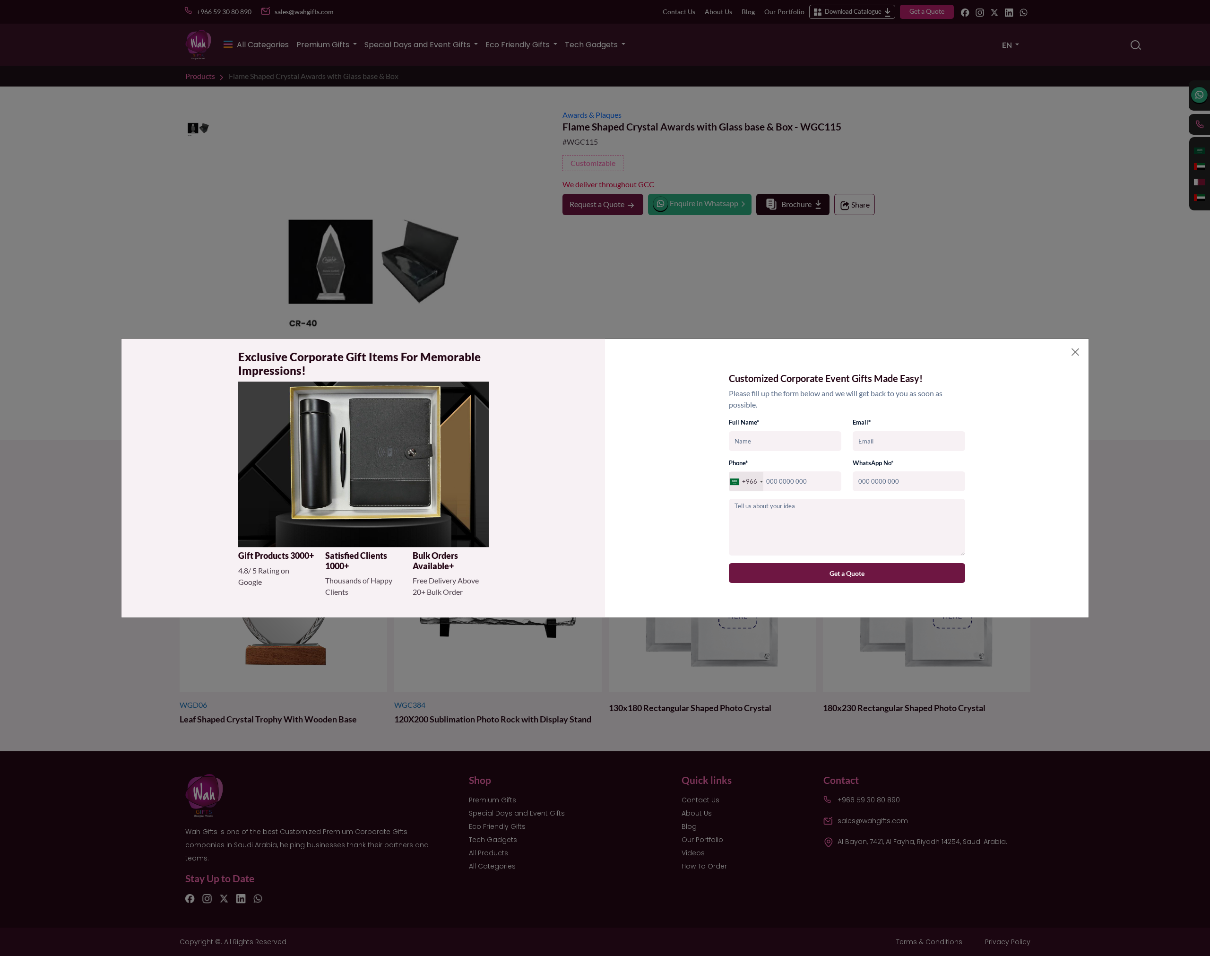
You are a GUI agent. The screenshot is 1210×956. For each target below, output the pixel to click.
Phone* (738, 463)
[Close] (1075, 352)
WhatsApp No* (873, 463)
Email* (862, 422)
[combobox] (746, 482)
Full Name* (744, 422)
